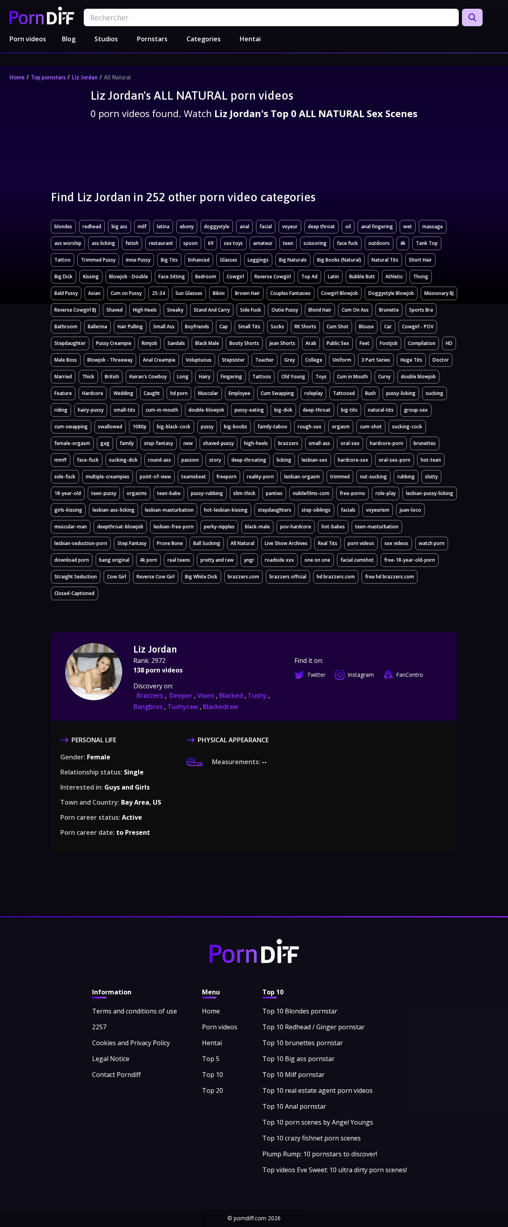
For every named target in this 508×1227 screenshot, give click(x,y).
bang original (114, 560)
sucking (434, 393)
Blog (68, 39)
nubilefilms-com (311, 493)
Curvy (384, 376)
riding (60, 409)
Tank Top (427, 243)
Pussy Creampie (113, 343)
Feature (63, 393)
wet (407, 226)
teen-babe (169, 493)
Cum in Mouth (352, 376)
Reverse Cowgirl (272, 276)
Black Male (207, 343)
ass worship (67, 243)
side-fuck (64, 476)
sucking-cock (407, 426)
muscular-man (70, 526)
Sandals (176, 343)
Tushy (258, 695)
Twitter (316, 674)
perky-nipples (219, 526)
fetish (132, 243)
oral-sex (350, 443)
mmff (60, 460)
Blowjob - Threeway (110, 359)
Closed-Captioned (74, 593)
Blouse (366, 326)
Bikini (219, 293)
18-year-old (67, 493)
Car (388, 326)
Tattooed (344, 393)
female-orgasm (72, 443)
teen (288, 243)
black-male (257, 526)
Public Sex (338, 343)
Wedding (123, 393)
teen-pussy (103, 493)
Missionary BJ (439, 293)
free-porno (352, 493)
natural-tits (381, 409)
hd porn (179, 393)
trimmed (340, 476)
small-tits (124, 409)
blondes (63, 226)
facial (266, 226)
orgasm (341, 426)
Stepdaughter (70, 343)
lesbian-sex (314, 460)
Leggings (258, 259)
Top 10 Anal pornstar (294, 1106)
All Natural (117, 77)
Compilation (421, 343)
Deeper (181, 695)
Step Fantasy (131, 543)
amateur (263, 243)
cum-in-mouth (162, 409)
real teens (178, 560)
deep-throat (317, 409)
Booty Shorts (244, 343)
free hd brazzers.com (389, 576)
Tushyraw (183, 706)
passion (190, 460)
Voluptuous (199, 359)
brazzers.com (243, 576)
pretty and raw (217, 560)
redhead (92, 226)
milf (142, 226)
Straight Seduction (75, 576)
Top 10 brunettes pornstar (302, 1042)
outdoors (379, 243)
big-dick (283, 409)
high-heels (256, 443)
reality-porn (260, 476)
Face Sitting (171, 276)
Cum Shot (337, 326)
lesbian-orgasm (302, 476)
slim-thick (244, 493)
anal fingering (377, 226)
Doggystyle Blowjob (391, 293)
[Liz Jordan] (93, 677)
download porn (71, 560)
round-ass (159, 460)
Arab (311, 343)
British (112, 376)
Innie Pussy (138, 259)
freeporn (226, 476)
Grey (289, 359)
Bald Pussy (66, 293)
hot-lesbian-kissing (226, 510)
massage (432, 226)
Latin (333, 276)
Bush (370, 393)
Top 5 (210, 1058)
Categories (204, 39)
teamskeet (193, 476)
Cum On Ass (355, 309)
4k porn (148, 560)
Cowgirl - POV (417, 326)
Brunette (389, 309)
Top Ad (309, 276)
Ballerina (97, 326)
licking (284, 460)
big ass (119, 226)
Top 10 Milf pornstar (293, 1074)
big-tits (349, 409)
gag (105, 443)
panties (274, 493)
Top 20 (212, 1090)
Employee (239, 393)
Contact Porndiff (116, 1074)
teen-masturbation (376, 526)
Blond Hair (319, 309)
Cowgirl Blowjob (339, 293)
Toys (321, 376)
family (127, 443)
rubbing (406, 476)
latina (163, 226)
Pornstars (152, 39)
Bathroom (65, 326)
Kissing (91, 276)
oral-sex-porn (394, 460)
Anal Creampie (159, 359)
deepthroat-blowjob (120, 526)
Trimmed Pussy (98, 259)
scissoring (315, 243)
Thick (88, 376)
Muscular (208, 393)
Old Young (293, 376)
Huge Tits (411, 359)
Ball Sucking (206, 543)
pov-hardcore (295, 526)
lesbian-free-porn (174, 526)
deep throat (321, 226)
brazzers (288, 443)
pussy (207, 426)
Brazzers (151, 695)
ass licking (103, 243)
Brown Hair (247, 293)
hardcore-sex (353, 460)
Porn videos (28, 39)
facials (348, 510)
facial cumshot (357, 560)
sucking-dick (123, 460)
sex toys (233, 243)
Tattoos (261, 376)
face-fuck (88, 460)
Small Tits (249, 326)
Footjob (389, 343)
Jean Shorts (282, 343)
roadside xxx (279, 560)
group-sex (416, 409)
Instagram (361, 674)
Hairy (204, 376)
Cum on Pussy (126, 293)
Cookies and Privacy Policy (131, 1042)
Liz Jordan (85, 77)
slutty (431, 476)
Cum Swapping (277, 393)
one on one (317, 560)
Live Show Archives (286, 543)
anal (244, 226)
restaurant (161, 243)
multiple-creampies (107, 476)
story (215, 460)
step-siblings (316, 510)
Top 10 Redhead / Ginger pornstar (313, 1027)
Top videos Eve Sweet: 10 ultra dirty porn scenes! (334, 1169)
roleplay (313, 393)
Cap (223, 326)
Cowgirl (235, 276)
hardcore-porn (386, 443)
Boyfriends (197, 326)
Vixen (206, 695)
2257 (99, 1027)
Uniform (342, 359)
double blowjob (418, 376)
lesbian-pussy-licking (429, 493)
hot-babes (333, 526)
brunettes (425, 443)
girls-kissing (68, 510)
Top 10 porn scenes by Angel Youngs (317, 1122)
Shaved (114, 309)
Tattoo (62, 259)
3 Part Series (376, 359)
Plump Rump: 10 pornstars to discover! (319, 1154)
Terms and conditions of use (134, 1011)
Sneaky (175, 309)
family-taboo (272, 426)
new (188, 443)
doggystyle (216, 226)
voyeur (290, 226)
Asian (94, 293)
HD (449, 343)
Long (183, 376)
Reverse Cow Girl (156, 576)
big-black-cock (173, 426)
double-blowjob (206, 409)
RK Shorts (305, 326)
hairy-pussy (91, 409)
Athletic (394, 276)
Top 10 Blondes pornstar (299, 1011)
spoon (190, 243)
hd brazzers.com (336, 576)
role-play (385, 493)
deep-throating (248, 460)
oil (348, 226)
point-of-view (155, 476)
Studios (106, 39)
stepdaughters (274, 510)
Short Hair (420, 259)
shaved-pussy (218, 443)
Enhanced (199, 259)
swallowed (110, 426)
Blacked (231, 695)
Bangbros (148, 706)
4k (403, 243)
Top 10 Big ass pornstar (298, 1058)
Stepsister (233, 359)
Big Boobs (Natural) (339, 259)
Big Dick (63, 276)
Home (17, 77)
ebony (187, 226)
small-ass (319, 443)
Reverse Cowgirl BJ (75, 309)
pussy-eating (249, 409)
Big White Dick (201, 576)
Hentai (250, 39)
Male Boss (65, 359)
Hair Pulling (130, 326)
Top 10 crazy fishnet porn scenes (311, 1138)
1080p (139, 426)
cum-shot (371, 426)
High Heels (145, 309)
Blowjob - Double (128, 276)
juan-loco (410, 510)
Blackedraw (220, 706)
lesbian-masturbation (169, 510)
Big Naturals (293, 259)
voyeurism (377, 510)
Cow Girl (116, 576)
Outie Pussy (284, 309)
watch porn (431, 543)
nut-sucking (373, 476)
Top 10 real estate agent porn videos (317, 1090)
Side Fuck (250, 309)
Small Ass (164, 326)
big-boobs (235, 426)
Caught (152, 393)
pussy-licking (401, 393)
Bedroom (205, 276)
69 (211, 243)
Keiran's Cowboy (148, 376)
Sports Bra (421, 309)
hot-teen (431, 460)
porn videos (361, 543)
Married (63, 376)
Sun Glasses (188, 293)
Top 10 (212, 1074)
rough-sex (309, 426)
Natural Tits (384, 259)
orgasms (137, 493)
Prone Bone (170, 543)
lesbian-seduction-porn (80, 543)
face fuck (347, 243)
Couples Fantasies (290, 293)
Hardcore (92, 393)
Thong (420, 276)
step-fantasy (158, 443)
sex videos (396, 543)
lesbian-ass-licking (113, 510)
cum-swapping (71, 426)
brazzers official (287, 576)
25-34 (158, 293)
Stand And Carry (212, 309)
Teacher (264, 359)
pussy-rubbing (207, 493)
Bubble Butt (362, 276)
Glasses (228, 259)
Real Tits (327, 543)
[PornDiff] (42, 15)
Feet (364, 343)
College (313, 359)
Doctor (441, 359)
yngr (249, 560)
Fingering (231, 376)
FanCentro (409, 674)
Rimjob (149, 343)
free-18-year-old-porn (409, 560)
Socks (277, 326)
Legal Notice (110, 1058)
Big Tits (169, 259)
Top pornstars (48, 77)
